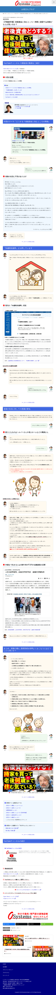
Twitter (18, 108)
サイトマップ (6, 975)
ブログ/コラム (6, 972)
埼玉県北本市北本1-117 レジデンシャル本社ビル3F (19, 981)
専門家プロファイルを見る (22, 106)
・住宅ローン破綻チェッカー (12, 817)
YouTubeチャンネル (16, 930)
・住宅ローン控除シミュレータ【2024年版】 (16, 812)
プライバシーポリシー (8, 969)
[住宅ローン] (13, 940)
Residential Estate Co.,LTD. (27, 992)
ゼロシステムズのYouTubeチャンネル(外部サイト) (28, 889)
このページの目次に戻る (28, 241)
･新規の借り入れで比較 (11, 828)
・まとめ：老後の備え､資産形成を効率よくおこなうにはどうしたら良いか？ (22, 94)
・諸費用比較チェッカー (11, 810)
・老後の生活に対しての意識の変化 (12, 92)
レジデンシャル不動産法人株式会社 (11, 979)
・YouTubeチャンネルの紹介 (11, 97)
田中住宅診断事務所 (24, 979)
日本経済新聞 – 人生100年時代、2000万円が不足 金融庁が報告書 (23, 629)
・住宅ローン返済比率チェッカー (13, 815)
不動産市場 (6, 19)
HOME (4, 964)
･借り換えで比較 (9, 830)
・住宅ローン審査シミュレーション (14, 805)
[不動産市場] (42, 951)
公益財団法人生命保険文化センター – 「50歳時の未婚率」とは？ (23, 360)
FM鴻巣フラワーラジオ (17, 140)
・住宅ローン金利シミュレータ (12, 808)
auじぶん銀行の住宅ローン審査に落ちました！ (37, 938)
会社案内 (5, 966)
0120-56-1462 (9, 986)
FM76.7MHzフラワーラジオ (9, 68)
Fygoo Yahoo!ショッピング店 (10, 896)
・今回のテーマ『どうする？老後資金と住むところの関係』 (18, 87)
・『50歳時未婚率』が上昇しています (13, 90)
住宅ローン (19, 927)
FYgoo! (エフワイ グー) (8, 898)
